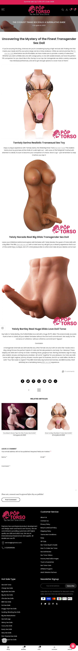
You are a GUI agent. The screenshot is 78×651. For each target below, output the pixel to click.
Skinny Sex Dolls (7, 622)
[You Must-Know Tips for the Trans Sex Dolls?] (29, 390)
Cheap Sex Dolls (7, 588)
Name (4, 457)
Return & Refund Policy (49, 528)
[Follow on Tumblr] (57, 604)
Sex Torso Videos (46, 555)
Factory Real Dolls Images (50, 559)
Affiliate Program (47, 569)
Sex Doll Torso (60, 148)
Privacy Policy (45, 524)
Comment (6, 466)
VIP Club (43, 541)
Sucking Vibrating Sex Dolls (11, 612)
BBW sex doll (46, 362)
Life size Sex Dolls (8, 598)
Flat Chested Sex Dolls (9, 636)
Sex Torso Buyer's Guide (49, 545)
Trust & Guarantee (47, 562)
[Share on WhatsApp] (55, 381)
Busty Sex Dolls (7, 629)
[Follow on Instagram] (49, 604)
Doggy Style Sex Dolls (9, 609)
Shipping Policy (46, 531)
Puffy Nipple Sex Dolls (9, 640)
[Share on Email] (50, 381)
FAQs (42, 538)
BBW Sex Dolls (6, 602)
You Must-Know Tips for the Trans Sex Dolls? (19, 433)
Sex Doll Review (46, 552)
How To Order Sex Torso (49, 548)
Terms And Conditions (48, 535)
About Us (44, 517)
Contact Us (45, 521)
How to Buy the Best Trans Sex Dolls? (58, 433)
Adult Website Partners (49, 572)
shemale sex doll (22, 245)
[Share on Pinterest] (33, 381)
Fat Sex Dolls (6, 605)
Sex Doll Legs (6, 619)
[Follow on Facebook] (41, 604)
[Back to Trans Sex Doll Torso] (39, 390)
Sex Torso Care (46, 565)
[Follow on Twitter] (45, 604)
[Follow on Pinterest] (53, 604)
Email (43, 457)
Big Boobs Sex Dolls (8, 591)
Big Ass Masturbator (8, 616)
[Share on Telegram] (44, 381)
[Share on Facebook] (22, 381)
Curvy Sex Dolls (7, 626)
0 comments (69, 371)
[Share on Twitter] (28, 381)
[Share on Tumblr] (39, 381)
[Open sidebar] (2, 328)
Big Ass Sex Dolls (7, 595)
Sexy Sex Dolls (6, 633)
